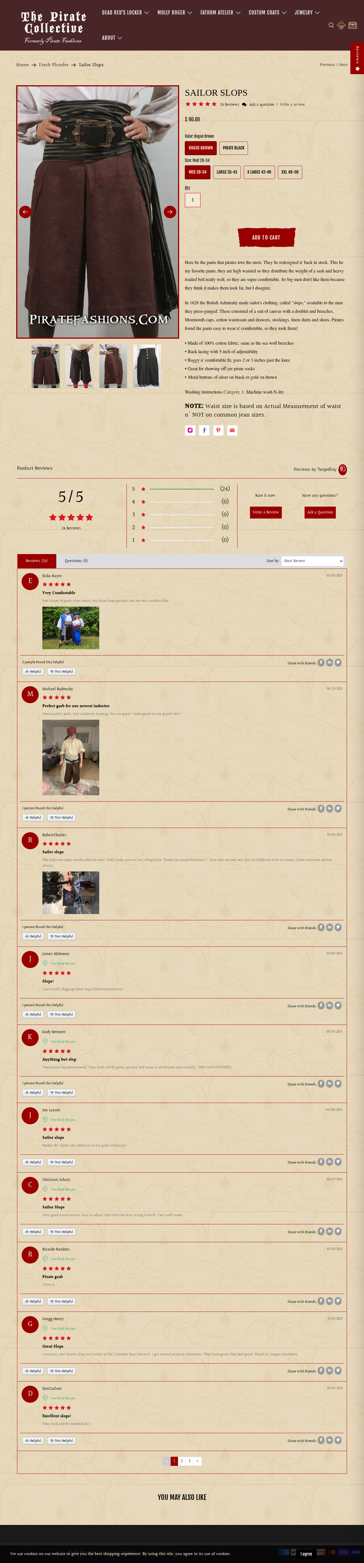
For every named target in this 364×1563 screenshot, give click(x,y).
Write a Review (266, 512)
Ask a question (261, 105)
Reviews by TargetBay (315, 469)
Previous (327, 65)
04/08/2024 (334, 1110)
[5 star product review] (56, 585)
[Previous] (25, 212)
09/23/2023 (334, 689)
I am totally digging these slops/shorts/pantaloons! (83, 989)
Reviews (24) (37, 561)
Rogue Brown (201, 148)
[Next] (170, 212)
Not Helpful (63, 672)
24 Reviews (230, 105)
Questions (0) (76, 561)
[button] (202, 104)
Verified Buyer (63, 964)
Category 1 (234, 392)
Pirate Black (233, 148)
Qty (187, 188)
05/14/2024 (334, 1032)
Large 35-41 (227, 172)
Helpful (35, 672)
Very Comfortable (58, 593)
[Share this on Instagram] (190, 430)
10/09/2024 (334, 953)
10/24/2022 (334, 1388)
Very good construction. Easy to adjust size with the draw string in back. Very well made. (112, 1215)
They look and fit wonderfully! (66, 1424)
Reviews (357, 55)
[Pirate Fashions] (53, 27)
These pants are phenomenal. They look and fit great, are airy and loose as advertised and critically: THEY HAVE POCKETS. (137, 1067)
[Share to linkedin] (329, 663)
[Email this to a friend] (232, 430)
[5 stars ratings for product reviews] (71, 518)
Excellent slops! (56, 1416)
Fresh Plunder (54, 65)
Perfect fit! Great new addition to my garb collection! (84, 1145)
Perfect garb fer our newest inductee (75, 706)
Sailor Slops (53, 1207)
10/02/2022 (334, 835)
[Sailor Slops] (97, 211)
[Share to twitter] (338, 663)
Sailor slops (53, 1138)
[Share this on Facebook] (204, 430)
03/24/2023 (334, 1249)
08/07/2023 (334, 1179)
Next (343, 65)
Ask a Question (320, 512)
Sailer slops (53, 852)
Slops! (48, 982)
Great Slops (52, 1347)
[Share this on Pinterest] (218, 430)
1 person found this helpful (42, 808)
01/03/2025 (334, 575)
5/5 (71, 497)
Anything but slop (59, 1060)
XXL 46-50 (290, 172)
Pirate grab (52, 1277)
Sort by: (273, 561)
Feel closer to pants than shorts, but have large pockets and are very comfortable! (106, 601)
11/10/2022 (335, 1318)
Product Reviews (35, 468)
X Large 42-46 (259, 172)
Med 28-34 (197, 172)
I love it (48, 1285)
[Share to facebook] (321, 663)
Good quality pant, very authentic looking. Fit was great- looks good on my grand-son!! (112, 714)
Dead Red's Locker (122, 13)
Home (22, 65)
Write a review (292, 105)
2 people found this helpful (43, 662)
